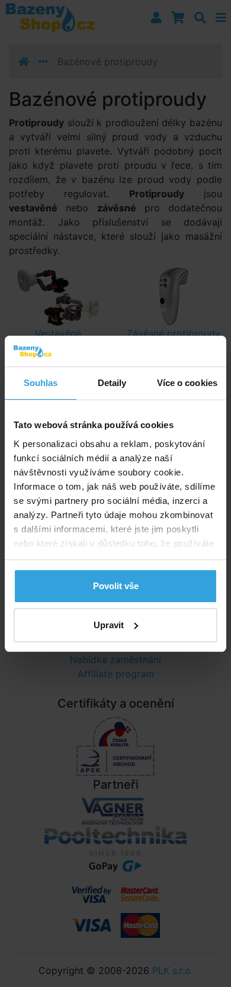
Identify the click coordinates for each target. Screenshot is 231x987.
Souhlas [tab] (41, 383)
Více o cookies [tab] (187, 383)
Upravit (109, 625)
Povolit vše (116, 586)
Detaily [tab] (112, 383)
